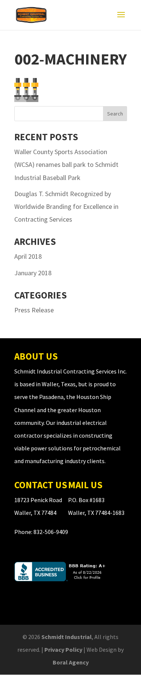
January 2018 (33, 272)
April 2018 (28, 256)
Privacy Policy (63, 649)
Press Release (34, 310)
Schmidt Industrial (66, 636)
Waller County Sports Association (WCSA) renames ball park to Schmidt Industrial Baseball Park (66, 164)
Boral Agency (71, 662)
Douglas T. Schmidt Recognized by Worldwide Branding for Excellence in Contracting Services (66, 206)
